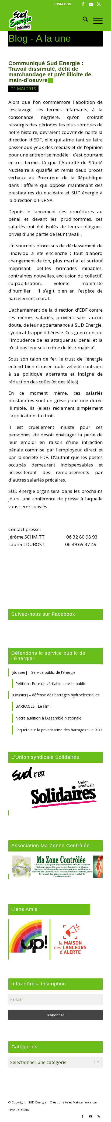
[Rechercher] (82, 20)
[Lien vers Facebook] (83, 4)
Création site (59, 1102)
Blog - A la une (39, 38)
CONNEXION (62, 4)
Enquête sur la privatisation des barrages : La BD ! (58, 729)
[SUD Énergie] (46, 20)
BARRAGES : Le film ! (33, 706)
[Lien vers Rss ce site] (98, 4)
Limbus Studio (18, 1110)
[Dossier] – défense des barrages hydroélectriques (56, 694)
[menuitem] (62, 4)
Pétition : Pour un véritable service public (50, 683)
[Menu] (95, 20)
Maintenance (82, 1102)
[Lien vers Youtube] (91, 4)
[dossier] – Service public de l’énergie (43, 672)
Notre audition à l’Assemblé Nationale (48, 718)
